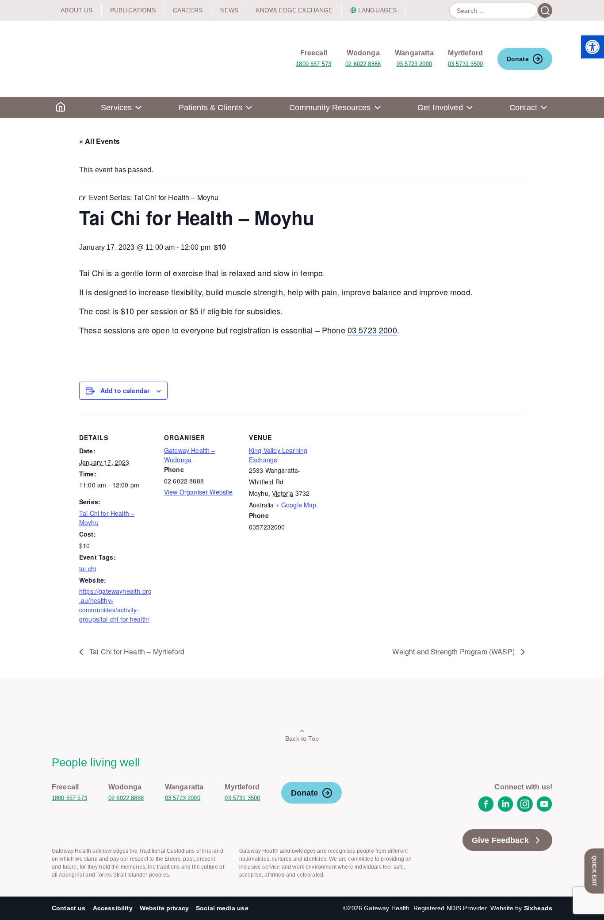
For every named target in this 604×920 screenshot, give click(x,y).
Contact (523, 107)
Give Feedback (500, 840)
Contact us (69, 908)
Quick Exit (594, 870)
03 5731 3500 (465, 64)
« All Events (99, 141)
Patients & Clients (211, 107)
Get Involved (440, 107)
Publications (133, 10)
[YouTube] (544, 809)
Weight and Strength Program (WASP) (454, 651)
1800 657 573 (313, 64)
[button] (592, 46)
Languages (377, 10)
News (229, 10)
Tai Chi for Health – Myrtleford (136, 651)
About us (76, 10)
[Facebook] (486, 809)
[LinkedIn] (505, 809)
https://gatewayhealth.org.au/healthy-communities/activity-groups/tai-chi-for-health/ (115, 605)
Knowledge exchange (294, 10)
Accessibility (113, 908)
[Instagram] (525, 809)
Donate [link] (518, 58)
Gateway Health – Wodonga (189, 455)
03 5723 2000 (414, 64)
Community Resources (330, 107)
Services (116, 107)
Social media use (222, 908)
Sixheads (538, 908)
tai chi (87, 568)
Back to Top (302, 738)
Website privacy (164, 908)
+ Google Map (296, 504)
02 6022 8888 (363, 64)
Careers (188, 10)
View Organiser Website (198, 491)
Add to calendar (124, 390)
